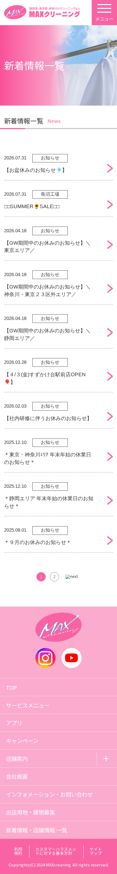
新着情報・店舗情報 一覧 (36, 830)
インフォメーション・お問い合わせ (49, 794)
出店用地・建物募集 (30, 812)
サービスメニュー (28, 705)
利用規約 (18, 851)
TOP (11, 687)
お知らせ (50, 158)
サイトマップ (96, 851)
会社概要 (17, 776)
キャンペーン (22, 740)
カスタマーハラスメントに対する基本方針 (55, 851)
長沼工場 (50, 194)
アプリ (14, 723)
